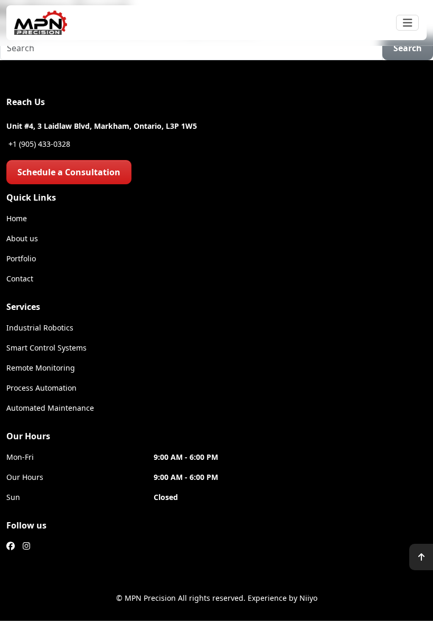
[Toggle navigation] (407, 23)
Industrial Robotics (39, 328)
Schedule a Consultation (68, 172)
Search (407, 48)
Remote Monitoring (40, 368)
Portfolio (21, 258)
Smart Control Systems (46, 348)
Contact (19, 278)
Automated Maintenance (50, 408)
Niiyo (308, 598)
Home (16, 218)
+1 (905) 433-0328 (38, 144)
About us (22, 238)
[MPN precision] (40, 22)
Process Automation (41, 388)
